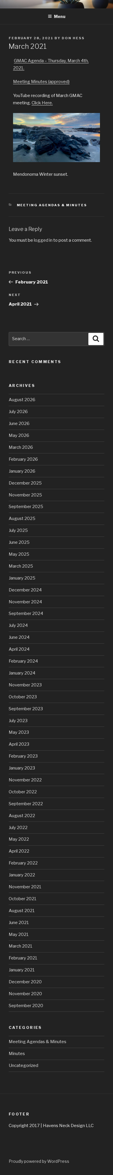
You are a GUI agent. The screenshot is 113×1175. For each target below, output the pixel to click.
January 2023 (22, 768)
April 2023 (19, 744)
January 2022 (22, 875)
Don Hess (73, 38)
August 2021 (22, 910)
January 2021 (22, 970)
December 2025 (25, 483)
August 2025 (22, 518)
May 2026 (19, 435)
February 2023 (23, 756)
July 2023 (18, 720)
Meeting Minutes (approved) (41, 81)
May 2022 (19, 839)
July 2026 (18, 411)
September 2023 (26, 708)
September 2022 (26, 803)
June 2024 (19, 637)
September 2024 (26, 613)
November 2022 (25, 780)
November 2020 (25, 993)
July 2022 (18, 827)
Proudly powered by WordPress (39, 1161)
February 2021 (23, 958)
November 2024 (25, 601)
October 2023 (23, 696)
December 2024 (25, 590)
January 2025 (22, 578)
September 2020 (26, 1005)
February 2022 (23, 863)
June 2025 (19, 542)
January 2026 (22, 471)
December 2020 (25, 981)
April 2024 (19, 649)
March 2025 (21, 566)
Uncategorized (23, 1065)
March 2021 (20, 946)
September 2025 (26, 506)
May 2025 (19, 554)
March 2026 (21, 447)
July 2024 (18, 625)
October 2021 (23, 898)
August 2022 (22, 815)
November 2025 (25, 495)
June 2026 (19, 423)
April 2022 (19, 851)
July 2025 (18, 530)
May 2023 (19, 732)
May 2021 (19, 934)
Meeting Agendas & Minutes (52, 205)
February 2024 (23, 661)
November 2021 (25, 886)
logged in (43, 240)
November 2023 (25, 685)
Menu (59, 16)
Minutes (17, 1053)
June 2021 (19, 922)
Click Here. (42, 102)
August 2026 (22, 399)
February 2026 (23, 459)
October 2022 (23, 791)
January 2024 (22, 673)
